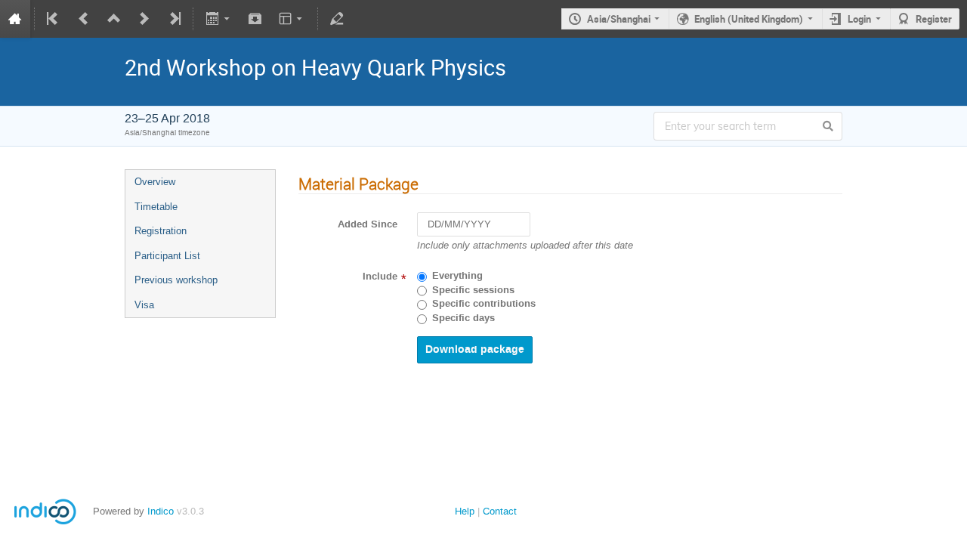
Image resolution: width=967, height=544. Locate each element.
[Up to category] (114, 19)
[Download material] (255, 19)
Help (464, 511)
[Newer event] (144, 19)
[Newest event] (174, 19)
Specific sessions (473, 290)
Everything (457, 276)
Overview (154, 181)
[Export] (218, 19)
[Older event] (84, 19)
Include (380, 276)
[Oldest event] (54, 19)
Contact (500, 511)
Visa (144, 305)
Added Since (367, 224)
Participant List (167, 255)
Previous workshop (176, 280)
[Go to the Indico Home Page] (15, 19)
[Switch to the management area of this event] (337, 19)
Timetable (156, 206)
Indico (160, 511)
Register (934, 19)
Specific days (463, 318)
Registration (160, 230)
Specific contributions (484, 304)
